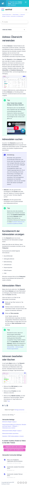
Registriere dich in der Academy (14, 446)
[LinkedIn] (7, 405)
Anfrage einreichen (19, 409)
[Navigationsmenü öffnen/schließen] (26, 10)
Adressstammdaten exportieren (10, 433)
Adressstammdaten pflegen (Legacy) (12, 430)
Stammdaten (16, 14)
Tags (8, 401)
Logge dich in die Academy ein (14, 450)
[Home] (6, 10)
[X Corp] (5, 405)
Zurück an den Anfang (8, 414)
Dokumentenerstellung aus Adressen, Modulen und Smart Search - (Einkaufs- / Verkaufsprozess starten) (14, 426)
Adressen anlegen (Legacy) (9, 421)
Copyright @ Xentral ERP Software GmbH (7, 483)
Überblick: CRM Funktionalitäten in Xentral (12, 436)
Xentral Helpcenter (6, 14)
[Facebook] (3, 405)
